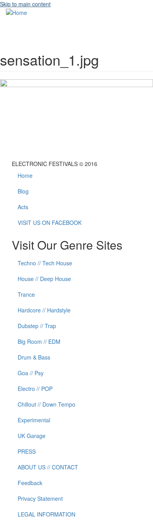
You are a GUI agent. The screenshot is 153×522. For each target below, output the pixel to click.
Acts (23, 207)
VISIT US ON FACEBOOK (50, 222)
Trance (26, 294)
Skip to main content (25, 4)
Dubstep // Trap (37, 326)
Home (25, 175)
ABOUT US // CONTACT (48, 467)
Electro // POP (35, 388)
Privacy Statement (40, 498)
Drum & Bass (34, 357)
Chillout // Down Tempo (46, 404)
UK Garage (32, 436)
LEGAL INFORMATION (46, 514)
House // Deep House (44, 279)
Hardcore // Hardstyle (44, 310)
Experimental (34, 420)
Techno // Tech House (45, 263)
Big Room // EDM (39, 341)
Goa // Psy (31, 373)
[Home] (16, 12)
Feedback (30, 483)
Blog (23, 191)
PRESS (27, 451)
